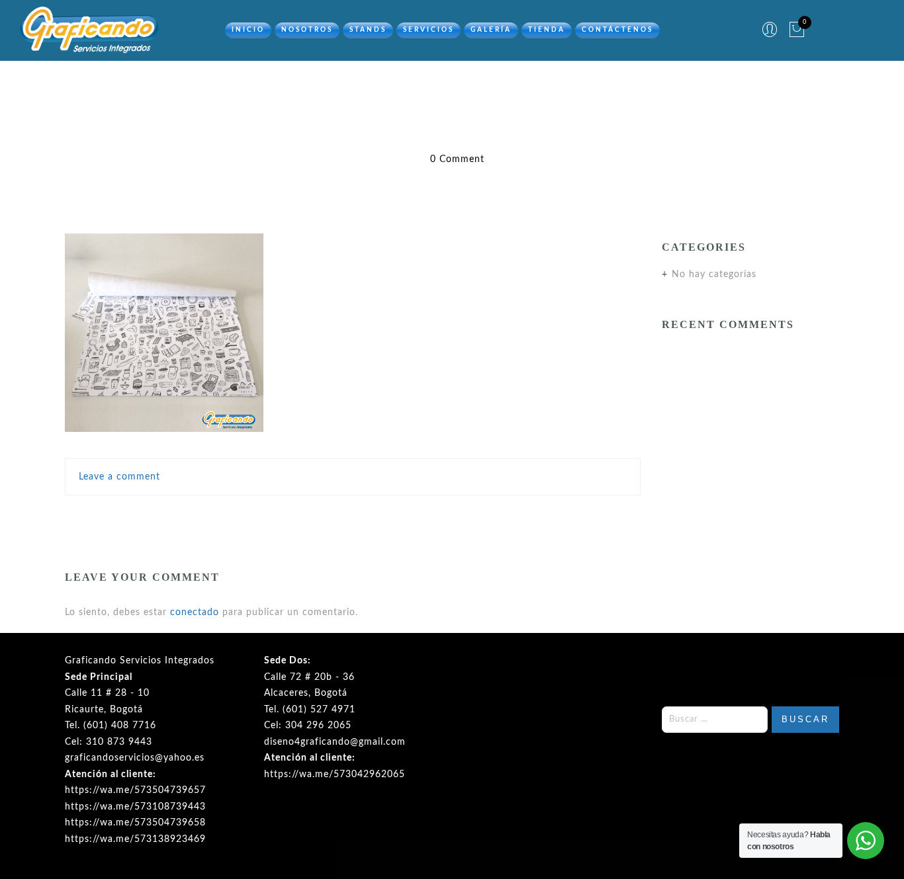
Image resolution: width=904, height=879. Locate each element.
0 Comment (457, 159)
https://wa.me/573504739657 (135, 790)
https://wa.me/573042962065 (334, 774)
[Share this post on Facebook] (298, 516)
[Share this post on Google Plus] (352, 516)
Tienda (546, 29)
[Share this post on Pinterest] (381, 516)
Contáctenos (617, 29)
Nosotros (307, 29)
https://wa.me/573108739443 (135, 807)
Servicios (428, 29)
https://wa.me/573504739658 (135, 822)
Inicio (248, 29)
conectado (194, 612)
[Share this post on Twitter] (323, 516)
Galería (491, 29)
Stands (367, 29)
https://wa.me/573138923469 (135, 839)
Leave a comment (119, 476)
